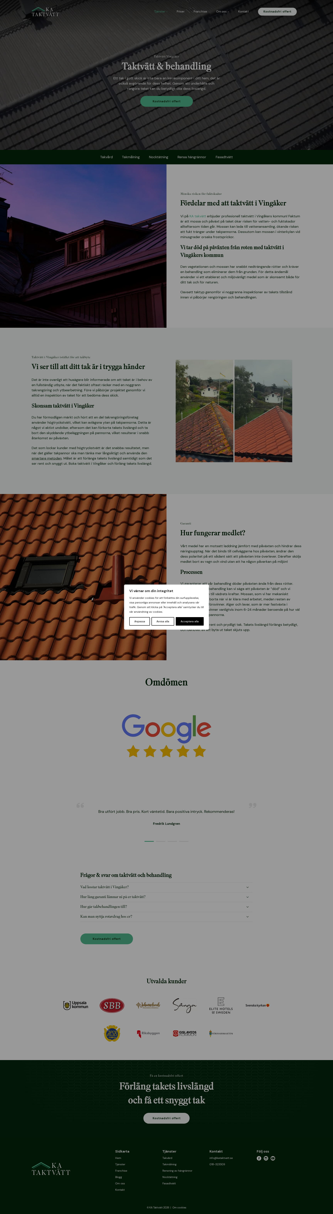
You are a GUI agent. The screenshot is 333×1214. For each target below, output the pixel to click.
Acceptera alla (190, 621)
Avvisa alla (162, 621)
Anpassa (139, 621)
